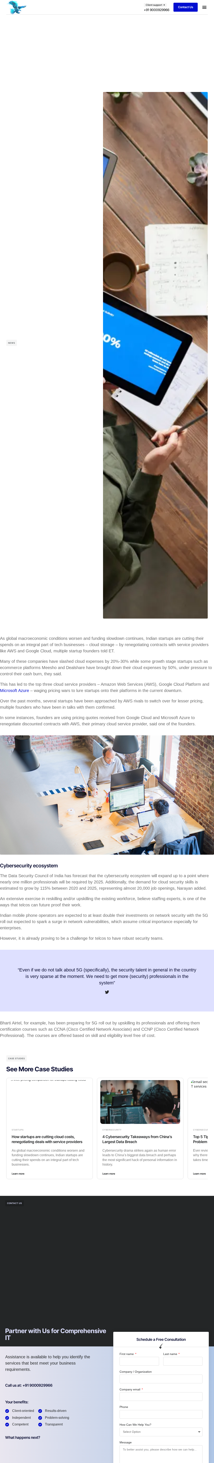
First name (127, 1354)
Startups (18, 1129)
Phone (124, 1407)
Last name (170, 1354)
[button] (204, 7)
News (11, 343)
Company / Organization (136, 1371)
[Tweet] (107, 992)
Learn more (18, 1173)
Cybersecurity (112, 1129)
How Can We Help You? (135, 1424)
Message (126, 1442)
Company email (130, 1389)
